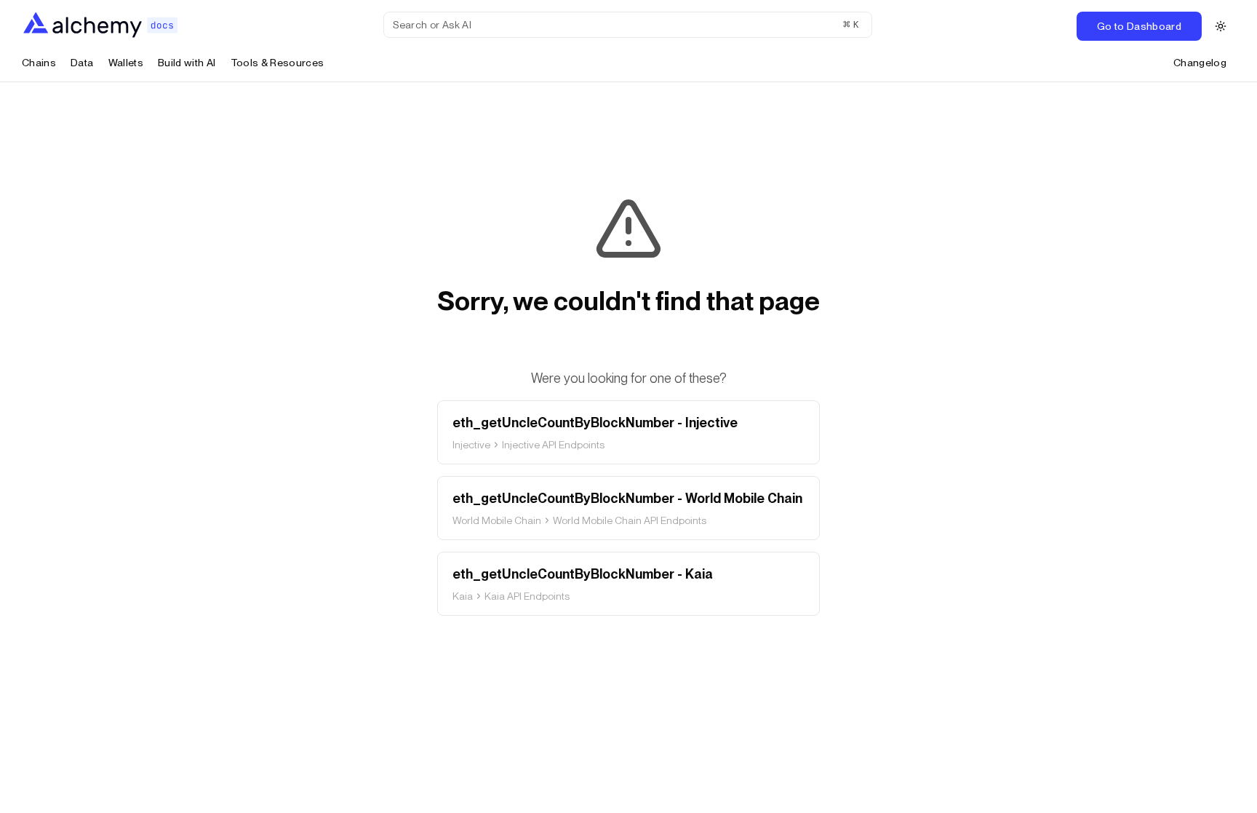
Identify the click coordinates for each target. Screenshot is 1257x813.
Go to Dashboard (1139, 26)
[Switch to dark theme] (1221, 26)
